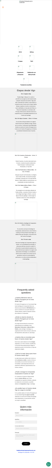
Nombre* (17, 412)
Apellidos (17, 419)
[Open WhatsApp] (48, 464)
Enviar (26, 443)
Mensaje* (17, 432)
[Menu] (3, 7)
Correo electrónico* (19, 426)
